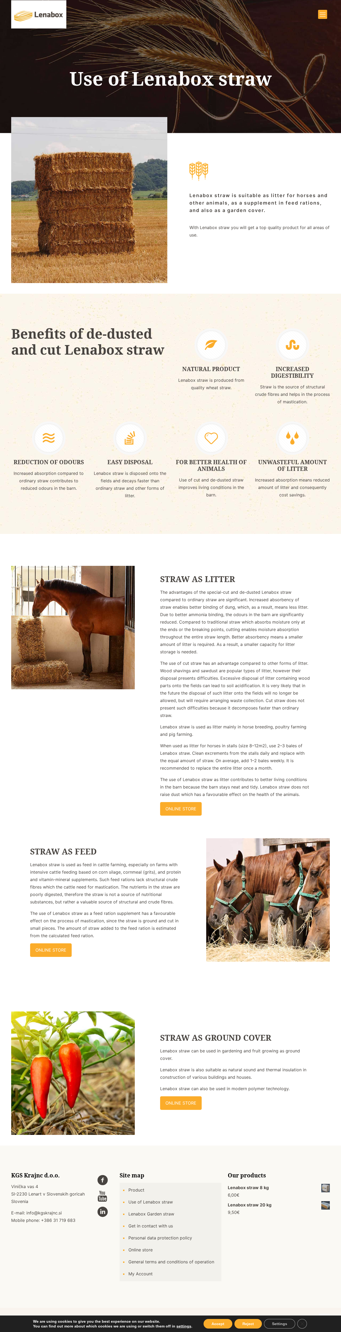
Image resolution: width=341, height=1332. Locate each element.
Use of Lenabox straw (150, 1202)
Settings (279, 1324)
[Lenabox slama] (38, 14)
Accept (218, 1324)
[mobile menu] (322, 14)
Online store (140, 1249)
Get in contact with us (150, 1226)
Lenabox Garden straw (151, 1214)
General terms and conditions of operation (171, 1261)
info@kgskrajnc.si (44, 1212)
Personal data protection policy (160, 1237)
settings (183, 1326)
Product (136, 1190)
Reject (248, 1324)
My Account (140, 1273)
